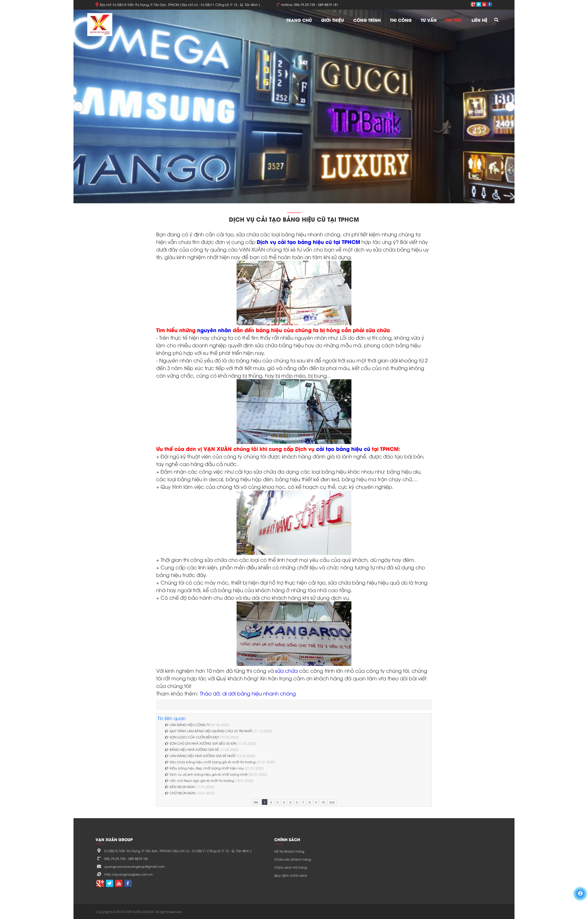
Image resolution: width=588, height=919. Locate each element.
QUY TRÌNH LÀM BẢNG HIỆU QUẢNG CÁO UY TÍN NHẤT (211, 731)
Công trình (367, 20)
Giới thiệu (332, 20)
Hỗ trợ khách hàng (289, 851)
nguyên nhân (214, 330)
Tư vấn (429, 20)
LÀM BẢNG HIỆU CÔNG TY (190, 724)
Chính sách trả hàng (290, 867)
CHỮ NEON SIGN (183, 793)
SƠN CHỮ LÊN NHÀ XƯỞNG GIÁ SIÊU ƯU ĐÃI (203, 743)
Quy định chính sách (290, 875)
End (332, 802)
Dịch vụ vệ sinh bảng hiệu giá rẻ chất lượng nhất (209, 774)
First (256, 802)
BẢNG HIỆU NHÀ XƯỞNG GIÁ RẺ (194, 749)
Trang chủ (299, 20)
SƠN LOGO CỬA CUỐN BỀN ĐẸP (194, 737)
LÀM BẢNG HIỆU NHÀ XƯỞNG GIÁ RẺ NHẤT (203, 755)
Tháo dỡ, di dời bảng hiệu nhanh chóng (248, 693)
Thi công (401, 20)
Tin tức (454, 20)
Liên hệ (479, 20)
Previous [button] (78, 106)
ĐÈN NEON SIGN (182, 786)
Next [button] (509, 106)
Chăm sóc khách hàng (292, 859)
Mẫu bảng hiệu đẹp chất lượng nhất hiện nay (207, 768)
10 (323, 802)
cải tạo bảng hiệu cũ (344, 448)
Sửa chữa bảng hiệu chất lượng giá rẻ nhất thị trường (212, 762)
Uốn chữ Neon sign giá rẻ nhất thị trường (202, 780)
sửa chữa (286, 670)
